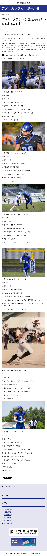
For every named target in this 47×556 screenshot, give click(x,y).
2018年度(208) (8, 523)
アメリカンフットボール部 (21, 8)
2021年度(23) (8, 515)
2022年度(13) (8, 512)
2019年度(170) (8, 520)
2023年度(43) (8, 509)
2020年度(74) (8, 517)
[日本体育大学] (23, 2)
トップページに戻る (10, 486)
